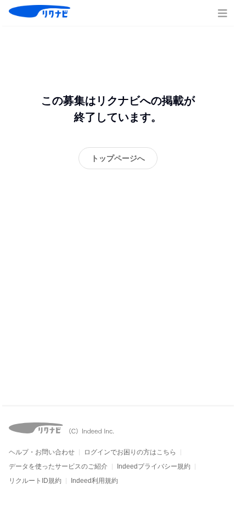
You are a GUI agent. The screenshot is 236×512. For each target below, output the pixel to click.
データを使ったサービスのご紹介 (58, 466)
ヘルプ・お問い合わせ (42, 452)
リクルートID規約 (35, 481)
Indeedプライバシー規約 (153, 466)
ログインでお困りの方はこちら (130, 452)
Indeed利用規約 (94, 481)
